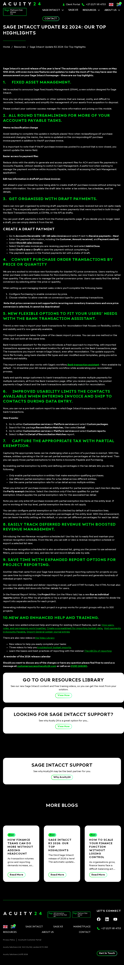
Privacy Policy (9, 940)
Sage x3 (73, 10)
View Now (63, 695)
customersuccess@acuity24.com (36, 666)
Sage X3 (58, 927)
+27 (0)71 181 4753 (96, 4)
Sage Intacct (51, 10)
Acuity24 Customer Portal (29, 940)
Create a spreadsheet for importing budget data (74, 628)
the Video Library (44, 638)
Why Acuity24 (62, 777)
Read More (16, 875)
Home (6, 47)
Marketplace (82, 927)
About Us (110, 10)
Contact (51, 18)
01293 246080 (79, 666)
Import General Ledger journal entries (48, 632)
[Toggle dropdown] (63, 10)
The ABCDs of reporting (98, 651)
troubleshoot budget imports (54, 647)
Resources (89, 10)
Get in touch (107, 953)
